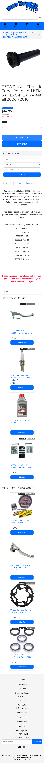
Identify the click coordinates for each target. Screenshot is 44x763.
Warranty (18, 183)
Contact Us (22, 705)
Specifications (31, 183)
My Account (22, 684)
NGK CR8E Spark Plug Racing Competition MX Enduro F (20, 377)
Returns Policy (22, 722)
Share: (4, 108)
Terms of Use (22, 713)
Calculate (22, 175)
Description (7, 183)
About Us (22, 701)
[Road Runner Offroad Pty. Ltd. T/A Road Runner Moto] (22, 6)
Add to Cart (23, 137)
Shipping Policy (22, 731)
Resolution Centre (22, 693)
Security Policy (22, 726)
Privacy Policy (22, 717)
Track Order (22, 689)
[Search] (40, 17)
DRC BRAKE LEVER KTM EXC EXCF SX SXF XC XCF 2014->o (20, 567)
